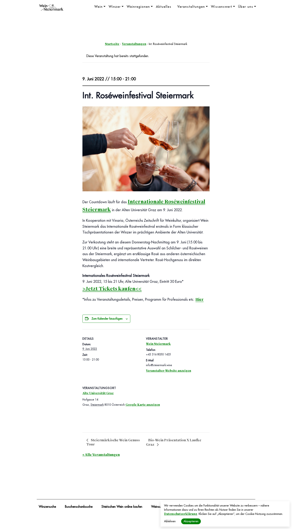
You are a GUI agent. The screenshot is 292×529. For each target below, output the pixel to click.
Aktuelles (163, 6)
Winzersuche (47, 506)
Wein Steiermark (158, 344)
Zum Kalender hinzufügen (107, 318)
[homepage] (51, 8)
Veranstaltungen (191, 6)
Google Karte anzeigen (143, 404)
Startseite (112, 44)
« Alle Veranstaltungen (101, 455)
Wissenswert (221, 6)
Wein (98, 6)
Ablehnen (170, 521)
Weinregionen (138, 6)
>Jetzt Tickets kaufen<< (112, 289)
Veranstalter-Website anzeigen (168, 370)
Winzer (115, 6)
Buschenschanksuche (79, 506)
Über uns (245, 6)
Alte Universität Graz (98, 393)
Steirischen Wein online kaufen (122, 506)
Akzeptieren (191, 521)
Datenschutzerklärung (180, 514)
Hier (199, 299)
